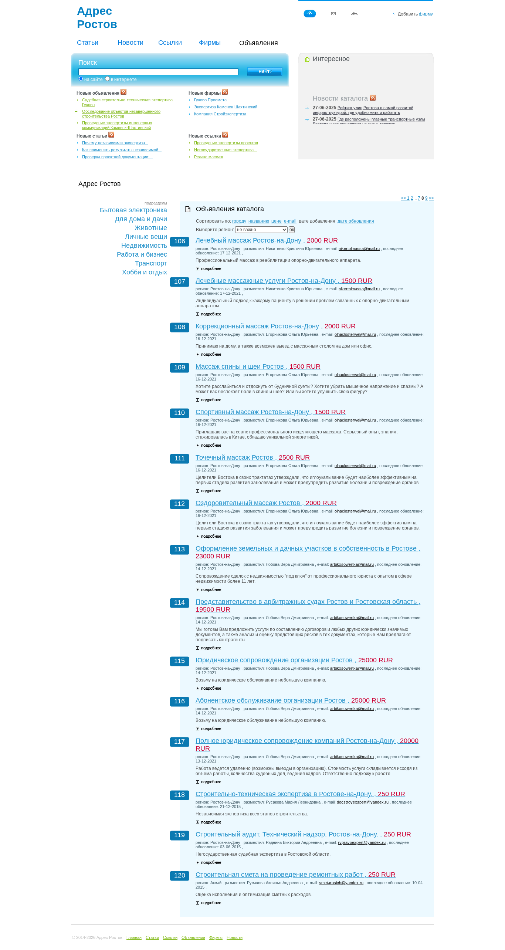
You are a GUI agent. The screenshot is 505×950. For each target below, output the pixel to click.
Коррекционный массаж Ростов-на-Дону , (276, 326)
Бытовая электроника (133, 210)
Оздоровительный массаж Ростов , (266, 503)
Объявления (193, 937)
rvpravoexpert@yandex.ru (362, 842)
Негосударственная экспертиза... (225, 150)
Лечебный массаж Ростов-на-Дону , (267, 240)
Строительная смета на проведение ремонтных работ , (296, 874)
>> (431, 198)
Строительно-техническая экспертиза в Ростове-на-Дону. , (300, 794)
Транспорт (151, 263)
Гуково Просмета (210, 100)
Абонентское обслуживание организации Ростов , (291, 700)
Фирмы (210, 42)
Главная (134, 937)
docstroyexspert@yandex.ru (363, 802)
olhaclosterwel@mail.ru (355, 334)
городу (239, 221)
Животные (151, 227)
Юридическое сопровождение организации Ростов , (294, 660)
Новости (130, 42)
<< (404, 198)
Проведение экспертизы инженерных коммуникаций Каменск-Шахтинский (117, 125)
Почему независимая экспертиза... (115, 143)
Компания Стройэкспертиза (220, 114)
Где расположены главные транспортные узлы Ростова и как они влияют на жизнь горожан (369, 119)
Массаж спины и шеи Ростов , (258, 366)
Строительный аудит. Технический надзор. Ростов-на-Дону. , (303, 834)
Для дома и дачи (141, 219)
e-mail (290, 221)
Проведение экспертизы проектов (226, 143)
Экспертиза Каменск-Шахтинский (225, 107)
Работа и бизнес (142, 254)
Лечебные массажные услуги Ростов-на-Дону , (284, 280)
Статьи (87, 42)
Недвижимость (144, 245)
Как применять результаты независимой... (122, 150)
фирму (426, 14)
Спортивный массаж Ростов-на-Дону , (271, 412)
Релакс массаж (208, 157)
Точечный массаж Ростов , (253, 457)
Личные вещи (146, 236)
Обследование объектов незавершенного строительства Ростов (121, 113)
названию (258, 221)
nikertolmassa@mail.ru (359, 248)
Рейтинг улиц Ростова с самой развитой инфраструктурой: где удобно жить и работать (363, 107)
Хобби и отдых (144, 272)
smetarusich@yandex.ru (341, 882)
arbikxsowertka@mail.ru (352, 564)
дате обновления (356, 221)
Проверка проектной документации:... (117, 157)
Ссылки (170, 42)
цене (276, 221)
